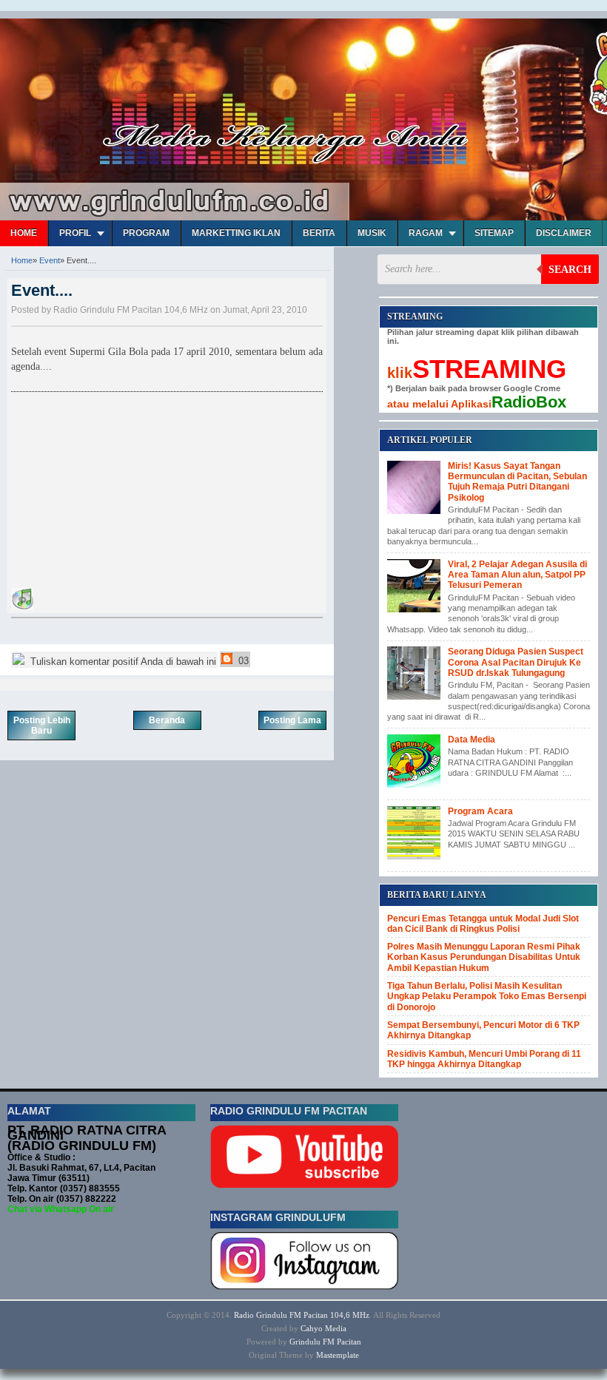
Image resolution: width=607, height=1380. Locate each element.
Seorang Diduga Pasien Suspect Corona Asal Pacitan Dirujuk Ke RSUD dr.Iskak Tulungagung (515, 662)
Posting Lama (292, 720)
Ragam (426, 233)
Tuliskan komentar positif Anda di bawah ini (121, 661)
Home (23, 233)
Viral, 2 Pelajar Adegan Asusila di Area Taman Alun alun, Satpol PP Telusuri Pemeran (517, 575)
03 (242, 660)
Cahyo (312, 1328)
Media (335, 1328)
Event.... (42, 290)
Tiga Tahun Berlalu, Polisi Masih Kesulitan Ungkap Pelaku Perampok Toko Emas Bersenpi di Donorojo (486, 996)
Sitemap (494, 233)
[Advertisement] (122, 492)
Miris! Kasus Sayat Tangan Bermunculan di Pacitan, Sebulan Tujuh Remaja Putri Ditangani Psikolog (517, 482)
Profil (75, 233)
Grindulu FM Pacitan (325, 1341)
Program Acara (480, 811)
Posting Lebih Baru (41, 725)
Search (570, 269)
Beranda (167, 720)
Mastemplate (337, 1354)
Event (49, 260)
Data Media (471, 739)
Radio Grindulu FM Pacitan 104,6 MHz (301, 1314)
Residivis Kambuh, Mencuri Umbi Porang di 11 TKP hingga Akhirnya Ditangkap (484, 1059)
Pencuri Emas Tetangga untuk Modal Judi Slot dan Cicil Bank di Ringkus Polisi (483, 923)
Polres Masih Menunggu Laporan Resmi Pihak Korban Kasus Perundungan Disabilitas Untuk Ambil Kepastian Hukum (483, 957)
